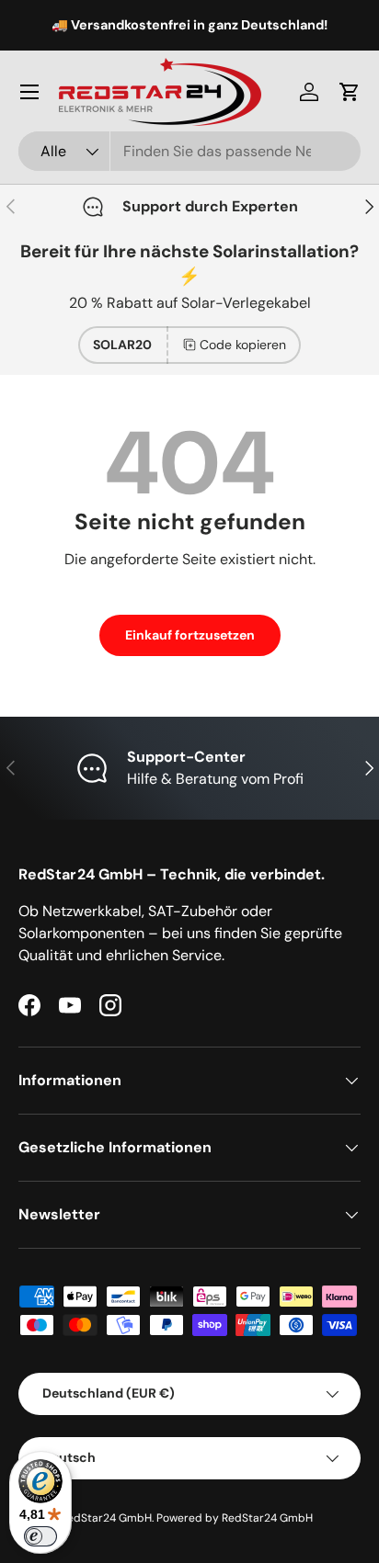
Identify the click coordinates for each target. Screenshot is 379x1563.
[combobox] (189, 151)
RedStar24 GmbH (106, 1518)
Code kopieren (243, 344)
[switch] (40, 1536)
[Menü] (29, 92)
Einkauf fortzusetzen (190, 635)
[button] (349, 92)
